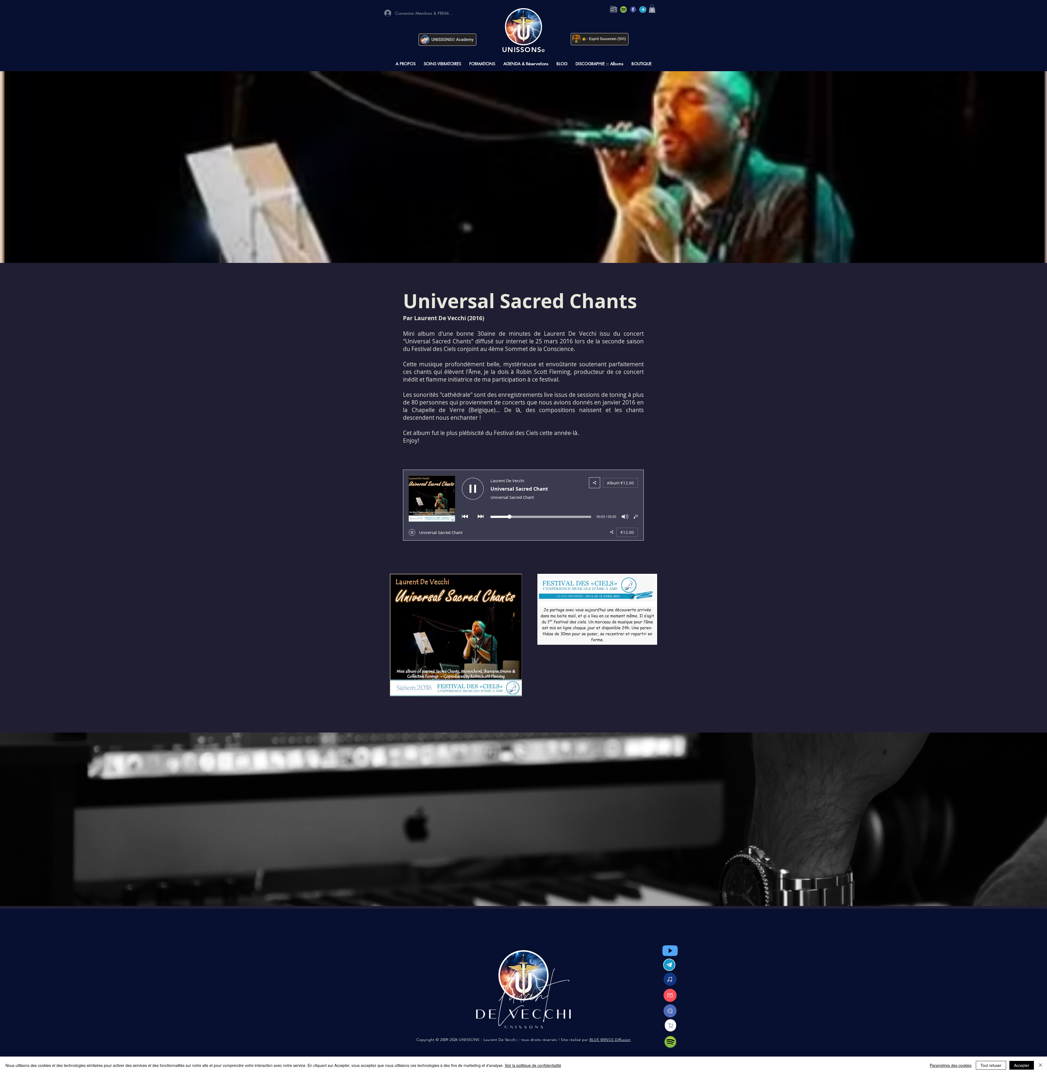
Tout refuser (990, 1065)
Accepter (1021, 1065)
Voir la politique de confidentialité (533, 1065)
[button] (652, 9)
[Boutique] (670, 1025)
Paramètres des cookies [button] (950, 1065)
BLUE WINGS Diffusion (610, 1039)
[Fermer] (1040, 1065)
